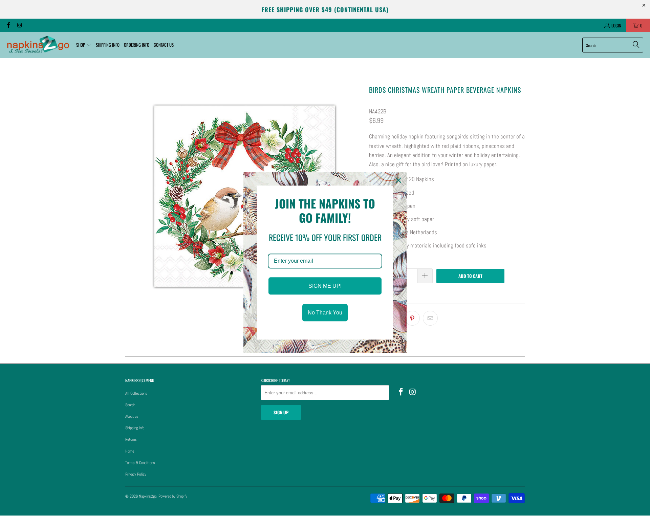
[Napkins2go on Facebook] (8, 25)
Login (616, 25)
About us (131, 416)
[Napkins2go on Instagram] (19, 25)
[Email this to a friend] (430, 318)
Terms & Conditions (140, 462)
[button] (83, 45)
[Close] (398, 180)
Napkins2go (147, 496)
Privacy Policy (135, 474)
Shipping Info (134, 428)
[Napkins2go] (38, 45)
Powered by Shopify (172, 496)
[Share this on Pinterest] (412, 318)
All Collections (136, 393)
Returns (131, 439)
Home (129, 451)
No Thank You (325, 312)
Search (130, 405)
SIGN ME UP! (325, 286)
